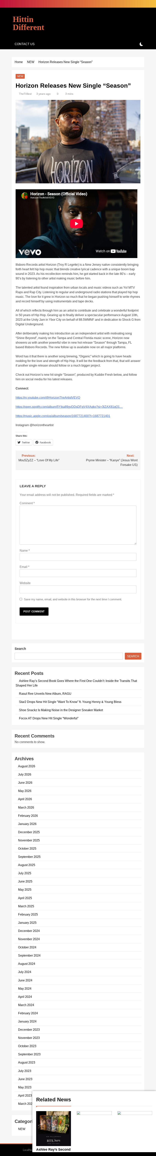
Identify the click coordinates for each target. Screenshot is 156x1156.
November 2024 (29, 939)
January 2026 (27, 824)
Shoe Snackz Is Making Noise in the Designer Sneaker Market (61, 710)
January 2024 (27, 1021)
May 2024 (24, 988)
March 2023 (26, 1103)
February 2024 (28, 1013)
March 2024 (26, 1005)
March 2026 (26, 807)
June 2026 (25, 782)
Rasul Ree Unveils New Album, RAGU (45, 693)
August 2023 (26, 1062)
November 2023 (29, 1037)
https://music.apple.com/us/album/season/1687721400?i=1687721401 (63, 416)
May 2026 (24, 791)
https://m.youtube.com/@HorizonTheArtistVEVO (48, 397)
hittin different (28, 23)
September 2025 (29, 856)
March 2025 (26, 906)
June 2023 (25, 1079)
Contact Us (25, 44)
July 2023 (24, 1071)
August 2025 (26, 865)
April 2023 (25, 1095)
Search (20, 649)
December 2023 (29, 1029)
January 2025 (27, 922)
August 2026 (26, 766)
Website (25, 583)
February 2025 (28, 914)
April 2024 (25, 996)
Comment (27, 503)
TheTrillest (25, 93)
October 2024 (27, 947)
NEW (20, 76)
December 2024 (29, 931)
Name (25, 550)
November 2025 (29, 840)
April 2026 (25, 799)
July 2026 (24, 774)
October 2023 (27, 1046)
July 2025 (24, 873)
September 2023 (29, 1054)
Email (24, 566)
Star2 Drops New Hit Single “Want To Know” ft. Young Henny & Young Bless (70, 701)
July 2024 (24, 972)
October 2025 (27, 848)
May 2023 (24, 1087)
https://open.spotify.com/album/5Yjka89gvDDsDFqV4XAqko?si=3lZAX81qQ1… (69, 406)
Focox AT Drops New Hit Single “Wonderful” (48, 718)
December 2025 (29, 832)
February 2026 (28, 815)
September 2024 (29, 955)
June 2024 (25, 980)
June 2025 (25, 881)
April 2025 (25, 898)
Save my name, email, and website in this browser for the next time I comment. (73, 599)
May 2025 (24, 889)
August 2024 (26, 963)
